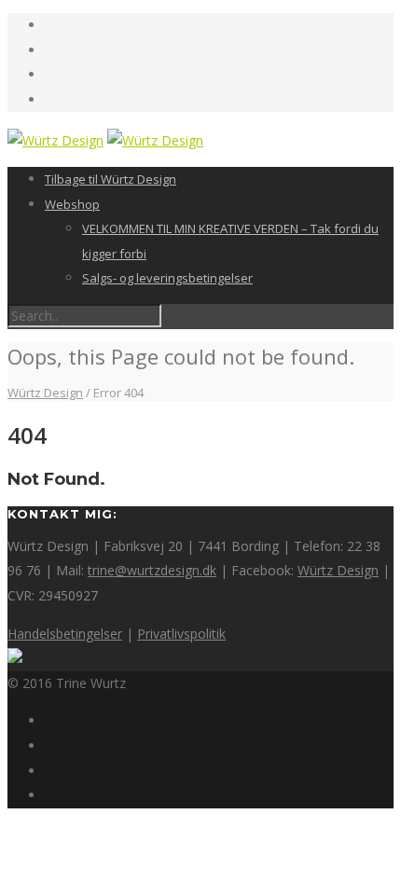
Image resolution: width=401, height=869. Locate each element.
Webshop (72, 204)
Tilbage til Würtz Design (110, 179)
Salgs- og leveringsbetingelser (167, 277)
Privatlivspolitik (181, 633)
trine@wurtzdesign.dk (152, 570)
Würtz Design (338, 570)
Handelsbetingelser (64, 633)
